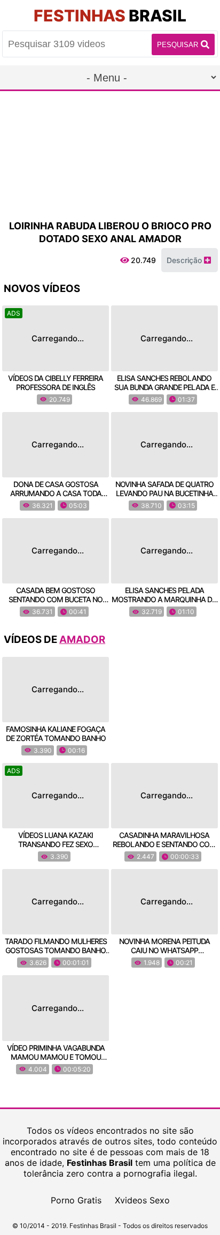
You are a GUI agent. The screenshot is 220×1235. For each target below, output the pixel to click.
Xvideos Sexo (142, 1200)
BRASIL (110, 15)
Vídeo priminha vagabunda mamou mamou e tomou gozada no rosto (56, 1057)
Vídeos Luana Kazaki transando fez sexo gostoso (55, 844)
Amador (82, 639)
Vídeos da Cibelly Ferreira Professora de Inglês (55, 382)
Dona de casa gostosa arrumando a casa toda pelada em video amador (55, 493)
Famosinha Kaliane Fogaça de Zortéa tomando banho (56, 733)
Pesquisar (177, 45)
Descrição (185, 260)
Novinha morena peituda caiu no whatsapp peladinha (164, 950)
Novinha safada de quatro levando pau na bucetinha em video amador (164, 493)
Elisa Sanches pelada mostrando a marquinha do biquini (164, 599)
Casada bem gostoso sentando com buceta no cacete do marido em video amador (55, 604)
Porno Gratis (76, 1200)
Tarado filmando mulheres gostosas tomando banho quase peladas (56, 950)
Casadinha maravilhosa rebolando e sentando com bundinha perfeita (164, 844)
